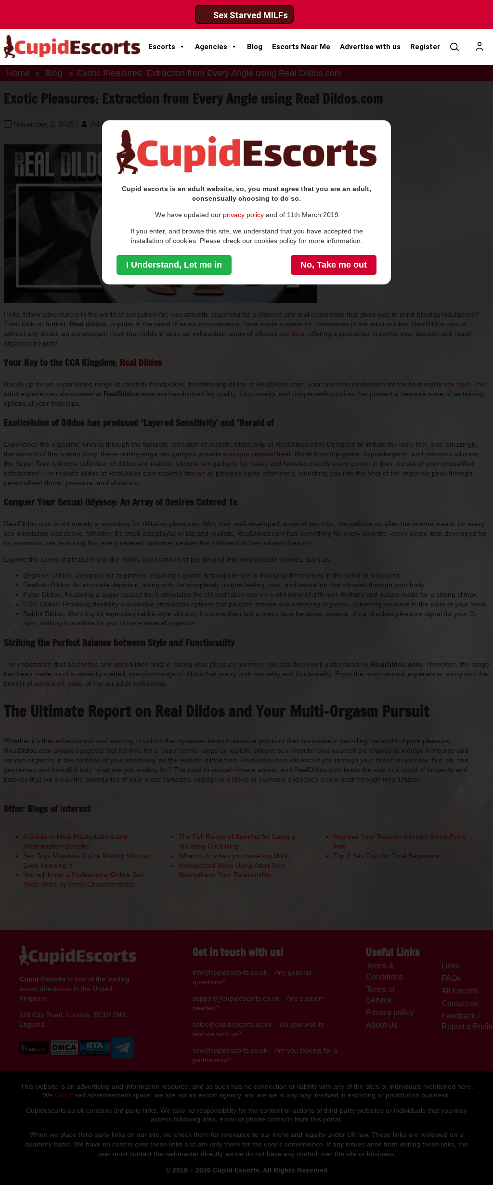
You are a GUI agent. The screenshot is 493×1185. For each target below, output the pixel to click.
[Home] (72, 47)
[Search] (454, 46)
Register (425, 46)
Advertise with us (370, 46)
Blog (254, 46)
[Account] (479, 46)
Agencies (211, 46)
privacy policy (243, 215)
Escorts (161, 46)
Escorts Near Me (301, 46)
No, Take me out (333, 265)
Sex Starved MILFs (250, 15)
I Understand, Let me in (174, 265)
